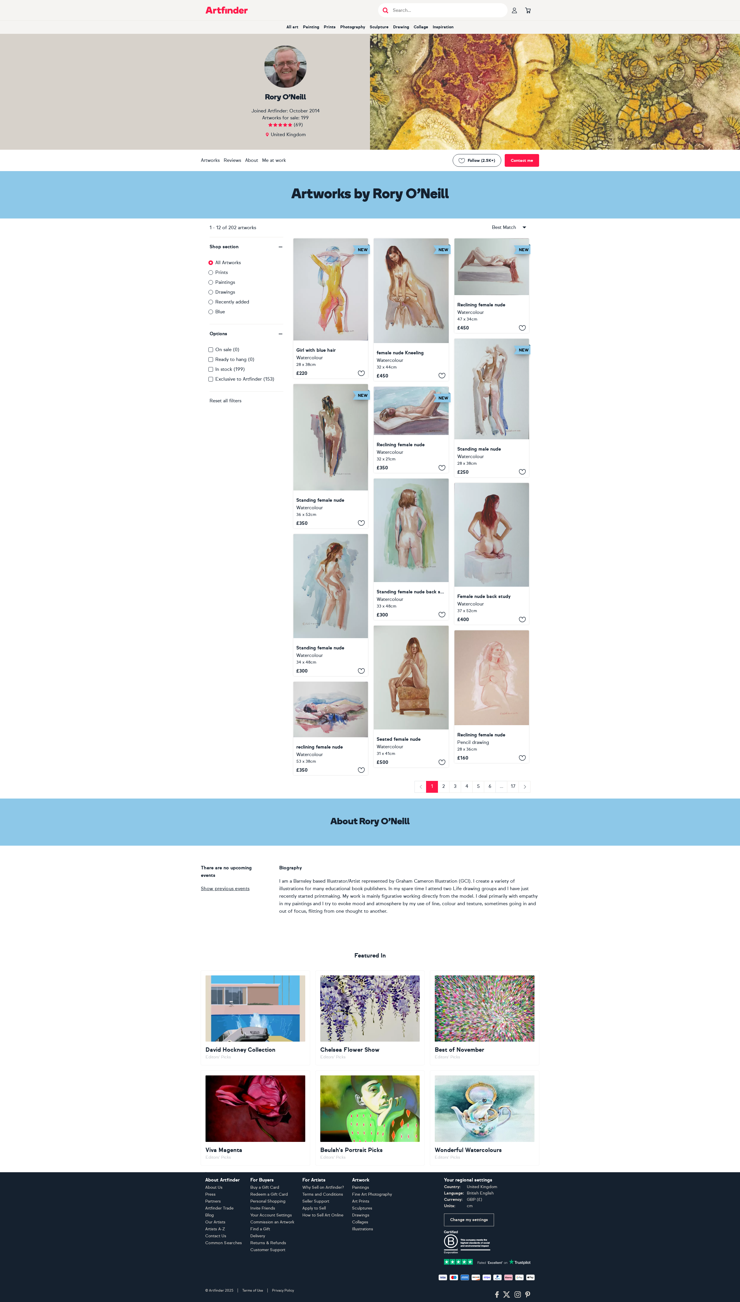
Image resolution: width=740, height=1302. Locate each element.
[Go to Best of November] (484, 1018)
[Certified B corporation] (467, 1241)
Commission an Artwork (272, 1222)
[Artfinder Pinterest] (527, 1295)
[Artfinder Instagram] (518, 1295)
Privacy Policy (283, 1290)
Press (210, 1194)
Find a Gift (260, 1229)
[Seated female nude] (411, 697)
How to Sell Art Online (322, 1215)
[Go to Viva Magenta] (255, 1118)
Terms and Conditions (322, 1194)
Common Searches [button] (223, 1242)
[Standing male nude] (491, 408)
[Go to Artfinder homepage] (227, 10)
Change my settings (469, 1219)
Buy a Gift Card (264, 1187)
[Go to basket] (527, 10)
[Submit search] (385, 10)
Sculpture (379, 27)
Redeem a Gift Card (269, 1194)
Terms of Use (252, 1290)
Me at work (274, 160)
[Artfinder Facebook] (497, 1295)
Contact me (522, 160)
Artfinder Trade (219, 1208)
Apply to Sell (314, 1208)
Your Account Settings (271, 1215)
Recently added (232, 302)
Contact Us (215, 1236)
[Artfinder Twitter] (506, 1295)
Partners (213, 1201)
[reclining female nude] (330, 728)
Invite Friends (262, 1208)
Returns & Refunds (268, 1242)
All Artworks (228, 262)
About (251, 160)
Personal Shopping (268, 1201)
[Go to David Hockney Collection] (255, 1018)
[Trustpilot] (487, 1261)
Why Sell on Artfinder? (323, 1187)
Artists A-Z (215, 1229)
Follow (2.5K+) (481, 160)
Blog (209, 1215)
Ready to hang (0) (234, 359)
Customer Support (267, 1249)
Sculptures (362, 1208)
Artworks (210, 160)
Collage (421, 27)
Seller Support (315, 1201)
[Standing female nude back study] (411, 549)
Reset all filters (225, 400)
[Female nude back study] (491, 554)
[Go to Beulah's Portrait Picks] (370, 1118)
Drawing (401, 27)
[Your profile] (514, 10)
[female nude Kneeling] (411, 309)
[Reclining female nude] (491, 285)
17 (513, 786)
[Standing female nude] (330, 456)
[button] (246, 246)
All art (292, 27)
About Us (214, 1187)
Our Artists (215, 1222)
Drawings (225, 292)
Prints (330, 27)
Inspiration (443, 27)
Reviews (232, 160)
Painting (311, 27)
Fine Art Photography (372, 1194)
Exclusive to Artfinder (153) (244, 379)
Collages (360, 1222)
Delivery (257, 1236)
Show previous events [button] (225, 888)
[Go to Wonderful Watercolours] (484, 1118)
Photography (352, 27)
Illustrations (362, 1229)
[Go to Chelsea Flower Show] (370, 1018)
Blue (220, 311)
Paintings (225, 282)
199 (305, 118)
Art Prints (360, 1201)
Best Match (504, 227)
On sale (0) (227, 349)
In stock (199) (230, 369)
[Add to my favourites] (361, 373)
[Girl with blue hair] (330, 308)
